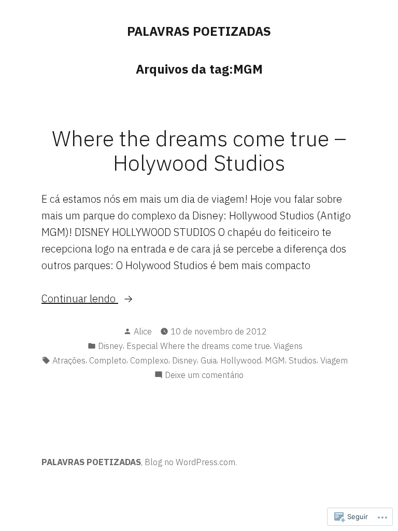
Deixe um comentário (204, 375)
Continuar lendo (79, 299)
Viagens (288, 346)
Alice (143, 331)
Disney (110, 346)
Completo (107, 360)
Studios (303, 360)
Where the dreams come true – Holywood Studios (199, 150)
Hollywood (240, 360)
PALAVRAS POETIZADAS (199, 31)
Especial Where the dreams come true (198, 346)
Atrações (69, 360)
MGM (275, 360)
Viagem (334, 360)
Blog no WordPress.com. (191, 462)
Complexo (149, 360)
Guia (209, 360)
